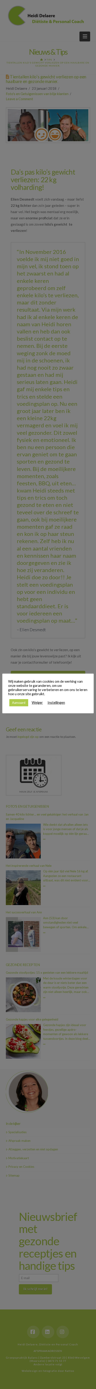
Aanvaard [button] (18, 702)
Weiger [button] (37, 702)
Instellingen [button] (56, 702)
